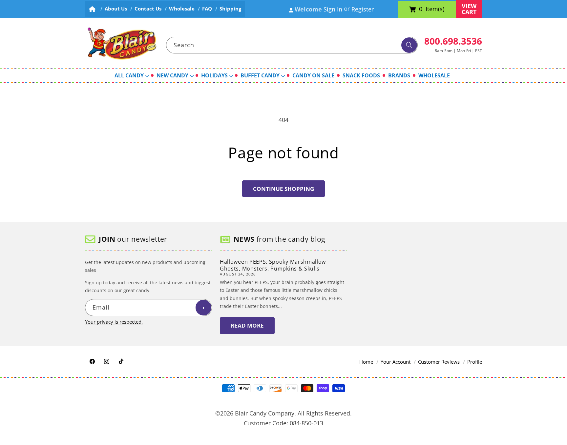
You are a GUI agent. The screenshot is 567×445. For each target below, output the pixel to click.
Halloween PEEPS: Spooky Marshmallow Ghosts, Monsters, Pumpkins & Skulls (273, 265)
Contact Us (148, 8)
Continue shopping (283, 188)
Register (362, 9)
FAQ (207, 8)
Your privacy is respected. (114, 322)
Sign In (333, 9)
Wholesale (182, 8)
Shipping (230, 8)
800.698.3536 (453, 41)
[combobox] (292, 45)
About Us (116, 8)
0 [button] (420, 9)
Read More (247, 326)
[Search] (409, 45)
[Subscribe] (203, 308)
